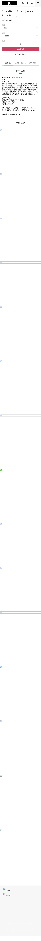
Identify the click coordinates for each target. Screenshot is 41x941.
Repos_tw (9, 895)
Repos (8, 890)
